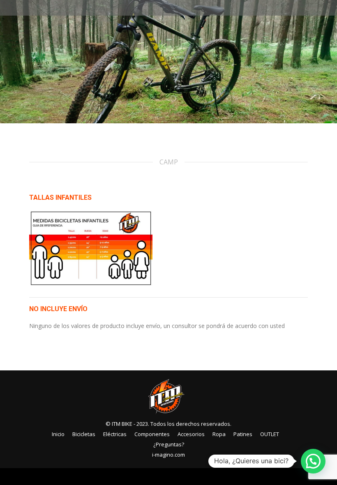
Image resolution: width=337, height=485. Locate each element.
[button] (313, 461)
